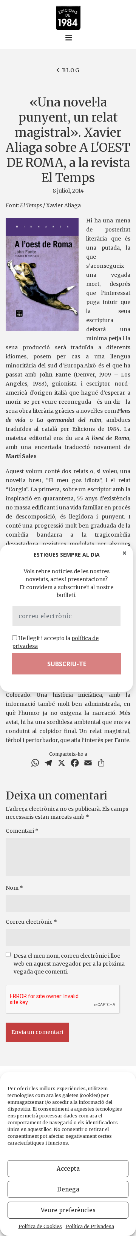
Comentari (22, 830)
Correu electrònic (31, 921)
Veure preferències (68, 1210)
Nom (14, 887)
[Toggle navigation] (68, 38)
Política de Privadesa (90, 1226)
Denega (68, 1189)
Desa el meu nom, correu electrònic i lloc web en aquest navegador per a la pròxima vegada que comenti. (69, 963)
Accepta (68, 1168)
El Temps (31, 205)
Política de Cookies (40, 1226)
